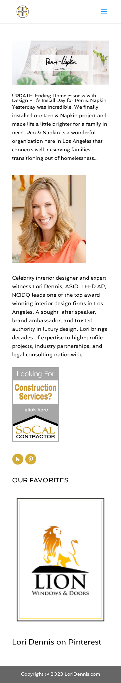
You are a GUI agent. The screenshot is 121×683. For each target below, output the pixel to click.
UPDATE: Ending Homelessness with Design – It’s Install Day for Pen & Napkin (59, 98)
